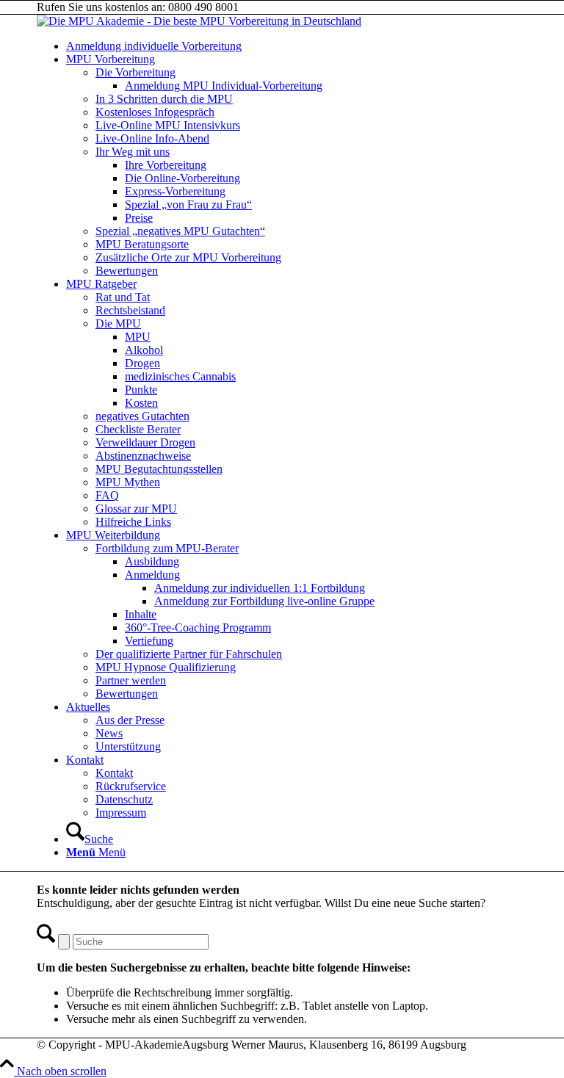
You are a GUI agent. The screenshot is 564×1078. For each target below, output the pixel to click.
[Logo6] (199, 21)
